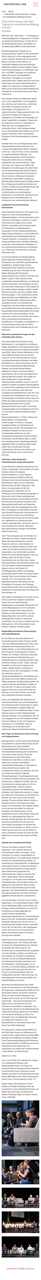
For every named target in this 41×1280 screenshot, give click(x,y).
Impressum (30, 1269)
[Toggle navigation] (35, 4)
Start (4, 11)
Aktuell (11, 11)
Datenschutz (12, 1269)
